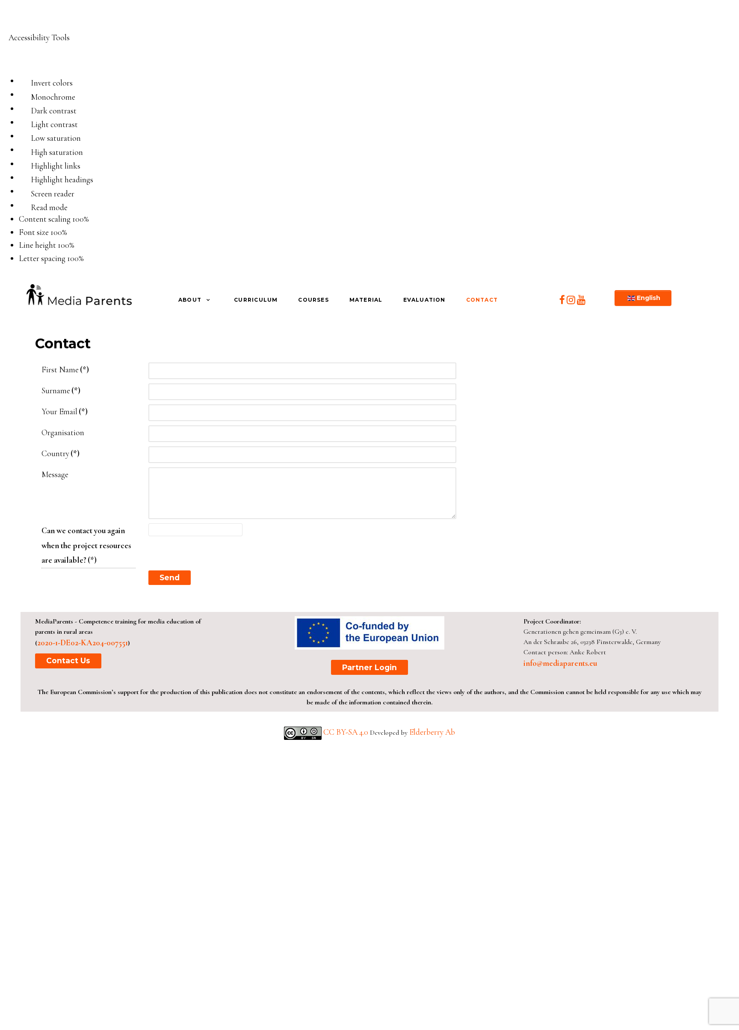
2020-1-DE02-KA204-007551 (82, 643)
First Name (65, 370)
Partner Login (369, 667)
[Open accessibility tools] (19, 20)
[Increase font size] (77, 233)
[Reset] (12, 59)
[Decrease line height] (78, 246)
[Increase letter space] (94, 259)
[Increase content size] (99, 220)
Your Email (64, 412)
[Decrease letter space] (88, 259)
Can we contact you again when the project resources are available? (86, 545)
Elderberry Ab (432, 732)
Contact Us (68, 660)
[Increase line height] (84, 246)
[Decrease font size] (71, 233)
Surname (60, 391)
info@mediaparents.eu (560, 663)
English (647, 298)
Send (170, 577)
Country (60, 453)
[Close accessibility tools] (21, 59)
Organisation (62, 432)
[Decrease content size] (93, 220)
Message (54, 474)
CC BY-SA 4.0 (346, 732)
